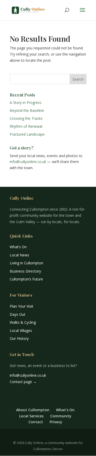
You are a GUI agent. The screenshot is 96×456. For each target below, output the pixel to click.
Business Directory (25, 271)
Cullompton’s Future (26, 279)
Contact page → (23, 381)
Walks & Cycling (23, 322)
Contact (35, 421)
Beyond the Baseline (27, 110)
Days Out (17, 314)
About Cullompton (32, 409)
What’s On (18, 246)
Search (78, 79)
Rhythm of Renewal (26, 126)
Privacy (56, 421)
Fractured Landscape (27, 134)
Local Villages (21, 330)
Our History (19, 338)
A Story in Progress (25, 102)
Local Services (31, 416)
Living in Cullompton (26, 262)
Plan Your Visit (21, 306)
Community (60, 416)
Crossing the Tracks (26, 118)
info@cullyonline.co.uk (28, 161)
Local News (19, 255)
